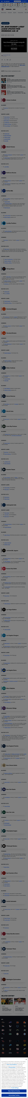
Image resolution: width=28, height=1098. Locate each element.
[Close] (26, 1059)
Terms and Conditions (12, 1064)
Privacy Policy (12, 1067)
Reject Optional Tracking (14, 1090)
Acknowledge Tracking (14, 1095)
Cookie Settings (15, 1087)
